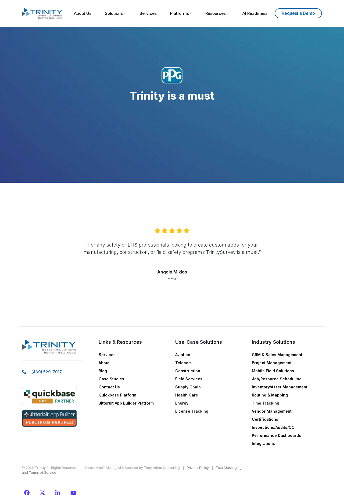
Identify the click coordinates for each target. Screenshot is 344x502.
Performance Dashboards (276, 435)
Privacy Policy (198, 468)
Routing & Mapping (270, 395)
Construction (187, 370)
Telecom (183, 362)
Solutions (114, 13)
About (104, 362)
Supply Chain (188, 387)
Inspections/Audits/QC (273, 427)
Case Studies (111, 379)
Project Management (272, 362)
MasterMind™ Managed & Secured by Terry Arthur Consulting (132, 468)
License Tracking (191, 411)
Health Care (186, 395)
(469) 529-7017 (46, 372)
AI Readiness (254, 13)
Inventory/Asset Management (279, 387)
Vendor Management (272, 411)
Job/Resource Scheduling (277, 379)
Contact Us (109, 387)
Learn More (298, 13)
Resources (215, 13)
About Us (82, 13)
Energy (181, 403)
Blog (103, 370)
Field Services (188, 379)
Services (148, 13)
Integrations (263, 443)
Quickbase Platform (117, 395)
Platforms (179, 13)
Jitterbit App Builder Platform (126, 403)
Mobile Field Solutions (273, 370)
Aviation (182, 354)
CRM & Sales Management (277, 354)
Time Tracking (265, 403)
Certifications (265, 419)
